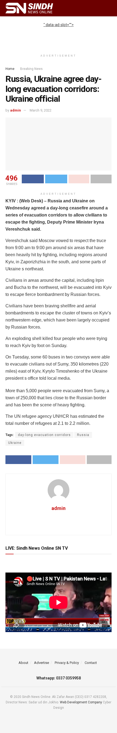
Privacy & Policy (67, 663)
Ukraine (14, 443)
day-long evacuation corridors (44, 435)
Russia (83, 435)
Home (9, 69)
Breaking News (31, 69)
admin (15, 110)
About (23, 663)
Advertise (41, 663)
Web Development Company (81, 702)
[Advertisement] (58, 34)
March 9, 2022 (40, 110)
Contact (91, 663)
